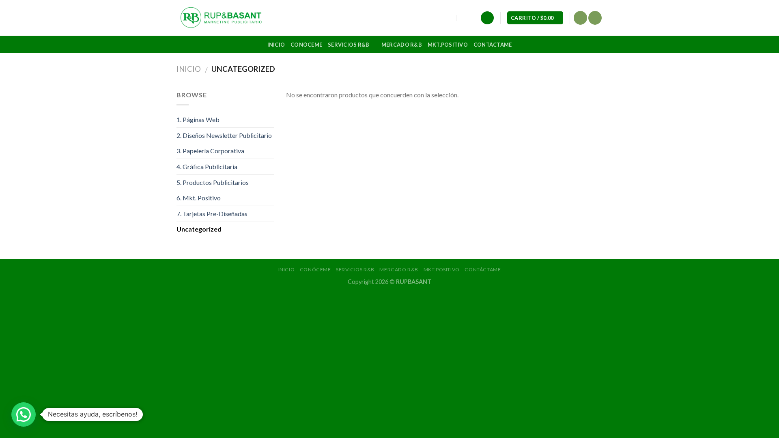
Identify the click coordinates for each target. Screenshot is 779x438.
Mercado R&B (401, 44)
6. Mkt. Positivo (198, 198)
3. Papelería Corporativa (210, 151)
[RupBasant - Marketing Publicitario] (221, 18)
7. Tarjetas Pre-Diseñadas (211, 213)
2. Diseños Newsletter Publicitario (224, 135)
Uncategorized (199, 229)
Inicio (276, 44)
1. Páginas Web (197, 119)
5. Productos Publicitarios (212, 182)
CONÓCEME (306, 44)
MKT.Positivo (448, 44)
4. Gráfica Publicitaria (206, 166)
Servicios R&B (348, 44)
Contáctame (492, 44)
